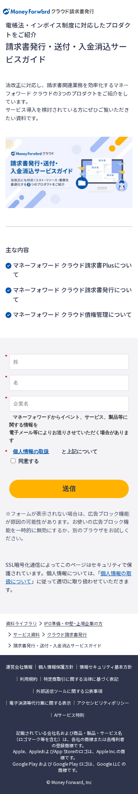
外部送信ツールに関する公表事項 (69, 691)
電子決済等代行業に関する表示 (40, 703)
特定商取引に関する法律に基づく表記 (80, 679)
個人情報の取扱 (31, 451)
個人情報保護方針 (56, 667)
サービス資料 (26, 634)
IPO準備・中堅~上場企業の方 (73, 623)
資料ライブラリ (21, 623)
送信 (69, 488)
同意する (28, 461)
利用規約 (29, 679)
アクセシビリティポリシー (103, 703)
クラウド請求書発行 (67, 634)
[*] (69, 351)
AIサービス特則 (69, 715)
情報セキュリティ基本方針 (105, 667)
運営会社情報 (19, 667)
